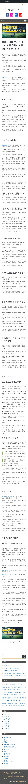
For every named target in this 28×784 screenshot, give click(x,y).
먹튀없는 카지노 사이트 (8, 773)
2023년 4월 (6, 728)
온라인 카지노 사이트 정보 (10, 748)
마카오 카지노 (7, 737)
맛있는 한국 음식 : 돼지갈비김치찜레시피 (14, 675)
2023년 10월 (7, 718)
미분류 (5, 741)
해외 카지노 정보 (8, 761)
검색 (3, 654)
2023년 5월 (6, 726)
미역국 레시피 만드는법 (8, 687)
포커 (14, 570)
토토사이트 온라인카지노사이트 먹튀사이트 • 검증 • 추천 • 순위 (14, 777)
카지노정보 (6, 756)
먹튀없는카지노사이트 (7, 496)
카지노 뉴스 (7, 753)
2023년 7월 (6, 723)
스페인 (5, 742)
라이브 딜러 (8, 574)
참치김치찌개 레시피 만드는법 (9, 692)
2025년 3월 (6, 714)
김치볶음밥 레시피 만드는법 (9, 703)
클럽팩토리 (14, 9)
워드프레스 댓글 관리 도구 (16, 684)
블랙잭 (6, 570)
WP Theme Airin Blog (21, 781)
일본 (5, 751)
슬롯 (3, 574)
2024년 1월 (6, 716)
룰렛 (3, 570)
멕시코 (5, 739)
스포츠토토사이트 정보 (9, 744)
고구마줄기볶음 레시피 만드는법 (10, 698)
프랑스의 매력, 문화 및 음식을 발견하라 (14, 673)
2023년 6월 (6, 725)
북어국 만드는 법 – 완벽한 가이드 (12, 668)
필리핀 (5, 760)
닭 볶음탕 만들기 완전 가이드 (11, 670)
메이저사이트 (17, 773)
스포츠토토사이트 (6, 145)
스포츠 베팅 (14, 574)
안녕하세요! (7, 666)
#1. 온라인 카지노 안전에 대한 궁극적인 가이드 (13, 772)
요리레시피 (6, 749)
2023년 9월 (6, 719)
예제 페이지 (14, 775)
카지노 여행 (7, 755)
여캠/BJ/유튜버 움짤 (9, 746)
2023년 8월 (6, 721)
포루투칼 (6, 758)
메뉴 (2, 20)
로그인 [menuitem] (2, 1)
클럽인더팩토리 (6, 77)
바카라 (10, 570)
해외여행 (6, 763)
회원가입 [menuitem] (7, 1)
